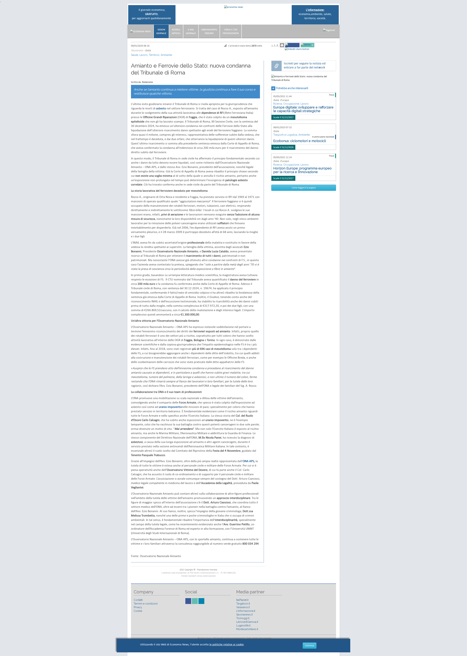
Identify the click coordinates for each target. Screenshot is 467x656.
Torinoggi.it (242, 618)
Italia (148, 50)
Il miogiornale (191, 31)
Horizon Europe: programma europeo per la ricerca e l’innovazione (302, 170)
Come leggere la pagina (304, 187)
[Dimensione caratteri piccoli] (272, 46)
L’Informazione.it (245, 610)
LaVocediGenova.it (247, 621)
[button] (329, 30)
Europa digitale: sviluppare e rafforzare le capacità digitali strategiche (303, 109)
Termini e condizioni (146, 603)
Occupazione (291, 103)
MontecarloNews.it (247, 629)
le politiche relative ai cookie (226, 644)
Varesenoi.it (243, 607)
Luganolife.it (243, 625)
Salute (134, 54)
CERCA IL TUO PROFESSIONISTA (231, 31)
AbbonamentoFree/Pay (209, 31)
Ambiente (166, 54)
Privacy (138, 607)
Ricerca (277, 103)
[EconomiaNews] (140, 31)
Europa (284, 100)
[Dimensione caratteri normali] (274, 46)
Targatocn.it (243, 603)
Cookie (138, 610)
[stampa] (282, 45)
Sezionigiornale (161, 31)
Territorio (154, 54)
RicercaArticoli (176, 31)
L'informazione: (315, 9)
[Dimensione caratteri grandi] (277, 45)
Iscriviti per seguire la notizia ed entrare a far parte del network (304, 65)
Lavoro (143, 54)
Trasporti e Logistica (285, 134)
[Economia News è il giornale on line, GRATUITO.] (233, 6)
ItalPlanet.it (242, 599)
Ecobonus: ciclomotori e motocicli (299, 141)
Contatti (138, 599)
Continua (309, 645)
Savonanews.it (244, 614)
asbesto (161, 108)
